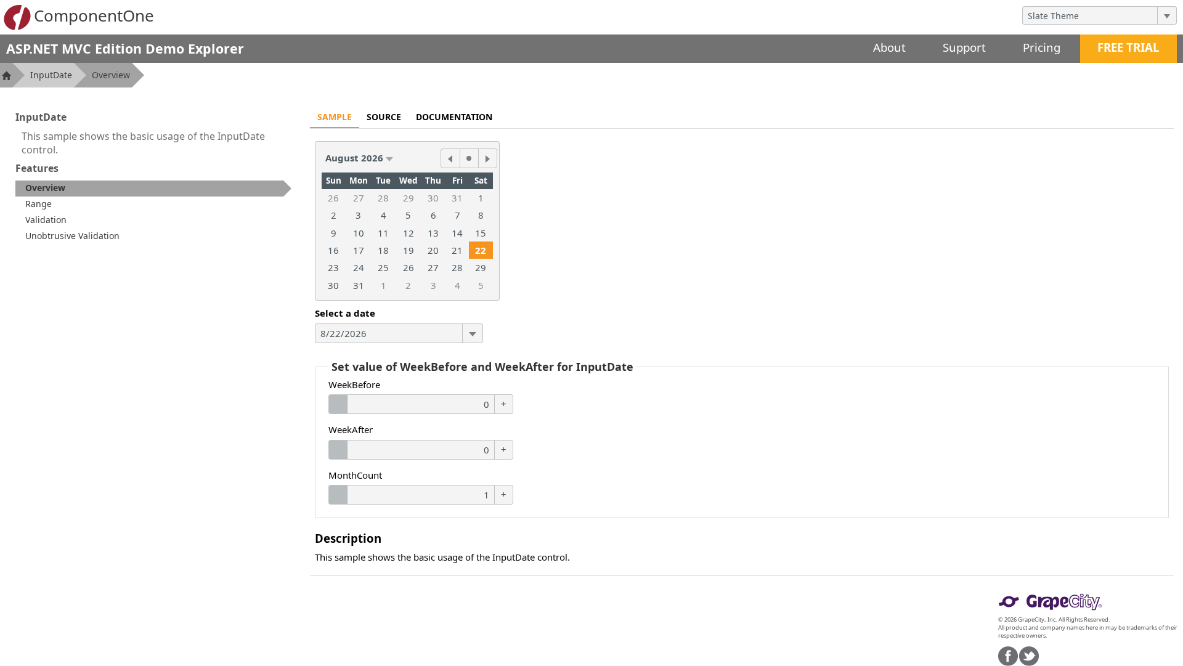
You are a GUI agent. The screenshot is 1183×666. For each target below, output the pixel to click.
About (889, 47)
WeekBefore (354, 384)
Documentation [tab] (454, 117)
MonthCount (355, 475)
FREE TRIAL (1128, 47)
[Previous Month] (450, 158)
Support (964, 47)
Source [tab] (384, 117)
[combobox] (1090, 15)
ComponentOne (94, 15)
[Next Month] (487, 158)
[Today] (469, 158)
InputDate (51, 75)
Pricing (1041, 47)
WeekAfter (350, 429)
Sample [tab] (334, 117)
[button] (359, 158)
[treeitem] (153, 189)
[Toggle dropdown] (1166, 15)
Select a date (345, 313)
